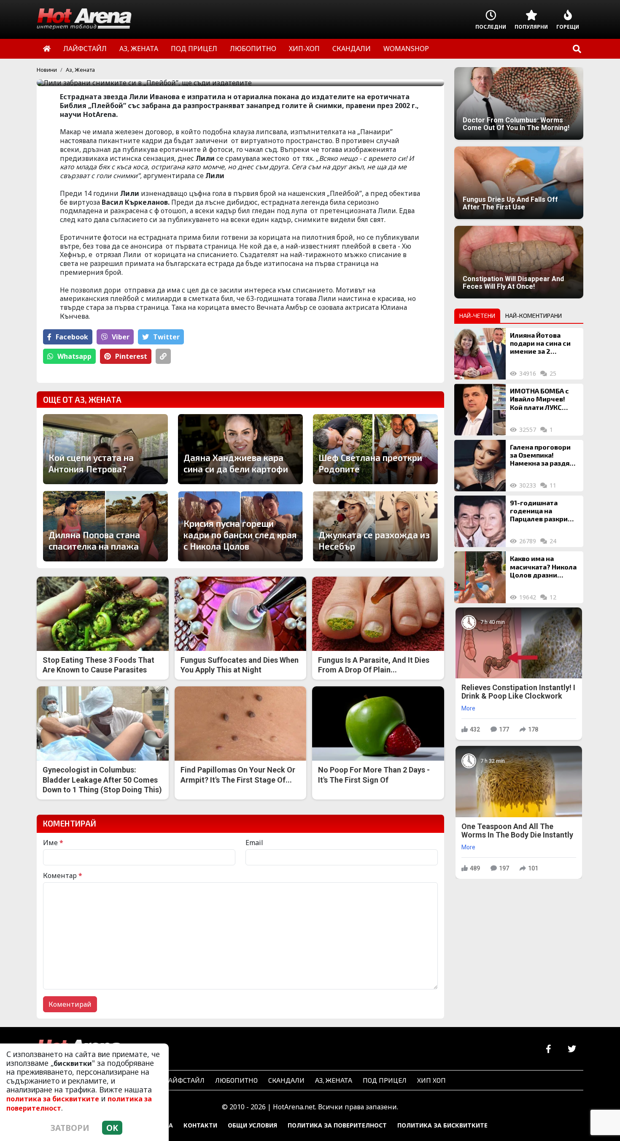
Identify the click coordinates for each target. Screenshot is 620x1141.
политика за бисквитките (52, 1098)
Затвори (70, 1127)
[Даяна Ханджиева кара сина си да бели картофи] (240, 449)
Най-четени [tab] (477, 315)
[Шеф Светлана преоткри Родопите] (375, 449)
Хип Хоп (431, 1080)
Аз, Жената (80, 69)
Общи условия (252, 1125)
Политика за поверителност (337, 1125)
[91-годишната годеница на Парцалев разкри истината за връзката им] (480, 521)
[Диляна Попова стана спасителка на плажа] (105, 526)
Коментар (62, 875)
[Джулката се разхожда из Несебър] (375, 526)
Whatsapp (74, 356)
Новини (47, 69)
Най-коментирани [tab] (533, 315)
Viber (120, 336)
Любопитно (236, 1080)
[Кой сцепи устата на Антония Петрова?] (105, 449)
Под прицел (385, 1080)
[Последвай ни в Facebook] (548, 1049)
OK (112, 1127)
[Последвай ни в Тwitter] (571, 1049)
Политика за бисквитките (442, 1125)
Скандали (286, 1080)
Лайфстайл (184, 1080)
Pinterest (131, 356)
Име (53, 842)
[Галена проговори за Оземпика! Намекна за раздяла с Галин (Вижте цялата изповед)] (480, 465)
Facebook (72, 336)
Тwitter (166, 336)
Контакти (200, 1125)
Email (254, 842)
